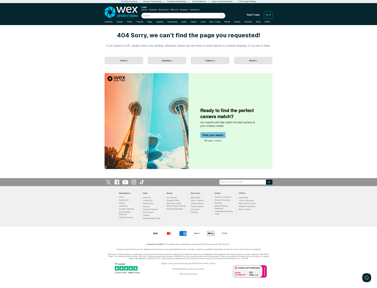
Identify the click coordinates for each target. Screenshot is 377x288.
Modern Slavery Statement (221, 207)
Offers (267, 22)
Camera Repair (197, 206)
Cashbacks (243, 198)
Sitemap (218, 203)
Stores (144, 10)
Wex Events (195, 198)
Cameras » (167, 60)
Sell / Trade (214, 22)
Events (237, 22)
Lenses (120, 22)
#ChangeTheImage (175, 209)
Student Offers (173, 201)
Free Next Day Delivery (176, 1)
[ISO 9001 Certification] (250, 272)
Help (145, 193)
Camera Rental (197, 203)
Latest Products (126, 217)
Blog (258, 22)
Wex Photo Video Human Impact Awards (176, 204)
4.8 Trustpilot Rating (247, 1)
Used (203, 22)
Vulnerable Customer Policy (224, 212)
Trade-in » (210, 60)
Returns (146, 206)
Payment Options (150, 209)
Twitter (108, 182)
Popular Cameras (126, 209)
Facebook (117, 182)
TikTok (142, 182)
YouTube (125, 182)
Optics (194, 22)
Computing (172, 22)
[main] (188, 98)
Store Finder (148, 212)
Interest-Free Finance (152, 1)
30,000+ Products (129, 1)
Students (153, 10)
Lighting (159, 22)
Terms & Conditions (223, 197)
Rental (227, 22)
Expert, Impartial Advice (222, 1)
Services (248, 22)
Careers (146, 215)
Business (184, 10)
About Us (147, 198)
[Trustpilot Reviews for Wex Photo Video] (127, 268)
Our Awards (172, 198)
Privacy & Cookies (222, 200)
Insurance (195, 209)
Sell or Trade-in (197, 201)
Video (129, 22)
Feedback (123, 206)
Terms (212, 263)
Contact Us (194, 10)
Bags (149, 22)
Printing (194, 212)
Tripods (139, 22)
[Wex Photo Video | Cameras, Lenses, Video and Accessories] (121, 12)
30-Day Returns (199, 1)
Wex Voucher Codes (247, 203)
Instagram (133, 182)
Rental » (253, 60)
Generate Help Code (151, 218)
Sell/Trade (253, 14)
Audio (184, 22)
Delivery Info (148, 203)
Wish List (174, 10)
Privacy (206, 263)
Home (121, 197)
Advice (122, 203)
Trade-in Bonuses (246, 201)
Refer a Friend (245, 209)
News (170, 193)
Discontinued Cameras (124, 213)
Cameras (108, 22)
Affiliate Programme (247, 206)
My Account (164, 10)
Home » (124, 60)
